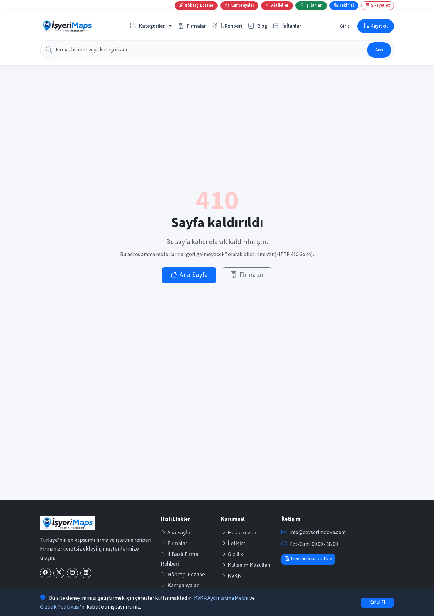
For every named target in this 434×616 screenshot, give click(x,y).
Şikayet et (380, 5)
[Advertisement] (217, 452)
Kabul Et (377, 602)
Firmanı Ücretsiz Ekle (311, 559)
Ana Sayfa (194, 275)
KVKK (234, 576)
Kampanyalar (183, 585)
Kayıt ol (379, 26)
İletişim (237, 543)
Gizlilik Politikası (60, 607)
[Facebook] (45, 573)
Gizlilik (235, 554)
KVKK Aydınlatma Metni (221, 598)
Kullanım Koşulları (249, 565)
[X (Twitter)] (58, 573)
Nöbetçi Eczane (186, 575)
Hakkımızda (242, 533)
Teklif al (346, 5)
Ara (379, 49)
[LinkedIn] (85, 573)
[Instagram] (72, 573)
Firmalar (252, 275)
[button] (150, 26)
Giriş (345, 26)
